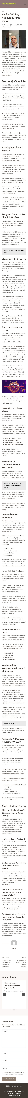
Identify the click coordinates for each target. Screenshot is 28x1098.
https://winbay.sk (7, 75)
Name (5, 1053)
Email (4, 1061)
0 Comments (8, 27)
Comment (6, 1031)
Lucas (7, 25)
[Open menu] (24, 3)
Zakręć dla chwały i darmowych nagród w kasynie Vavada (12, 985)
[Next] (23, 994)
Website (5, 1068)
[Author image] (2, 25)
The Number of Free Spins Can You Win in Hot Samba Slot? (6, 962)
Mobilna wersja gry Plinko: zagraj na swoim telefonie (21, 962)
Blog (3, 11)
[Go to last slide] (4, 994)
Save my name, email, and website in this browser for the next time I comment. (14, 1073)
